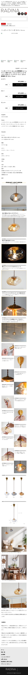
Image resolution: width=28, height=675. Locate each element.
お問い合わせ (4, 659)
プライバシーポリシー (6, 664)
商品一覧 (3, 652)
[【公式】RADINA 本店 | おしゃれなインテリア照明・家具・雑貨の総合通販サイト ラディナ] (10, 10)
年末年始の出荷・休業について (8, 25)
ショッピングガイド (5, 656)
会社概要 (3, 654)
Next (25, 63)
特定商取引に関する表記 (6, 661)
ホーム (2, 649)
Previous (2, 63)
